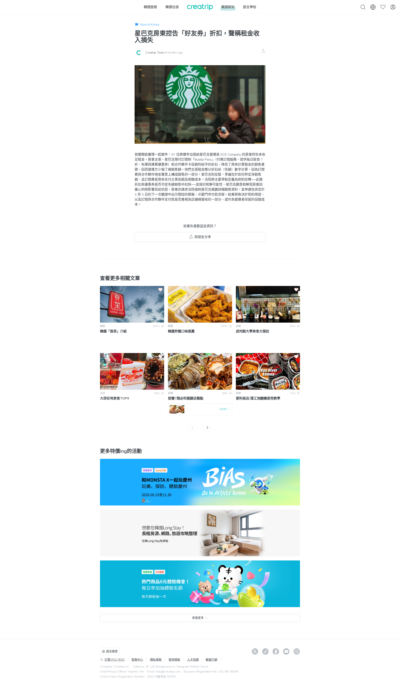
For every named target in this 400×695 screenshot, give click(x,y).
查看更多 (198, 618)
